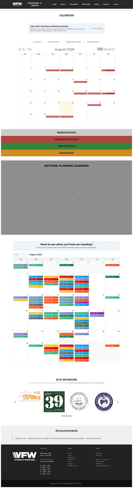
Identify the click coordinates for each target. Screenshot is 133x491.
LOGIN (116, 4)
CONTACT (106, 4)
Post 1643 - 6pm (79, 289)
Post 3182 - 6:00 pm (80, 318)
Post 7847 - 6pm (33, 276)
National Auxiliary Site (102, 465)
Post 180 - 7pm (63, 313)
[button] (15, 401)
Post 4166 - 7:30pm (34, 307)
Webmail (98, 455)
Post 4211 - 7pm (33, 315)
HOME (54, 4)
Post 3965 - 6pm (49, 300)
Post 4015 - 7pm (79, 276)
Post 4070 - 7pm (94, 313)
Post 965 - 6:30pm (34, 313)
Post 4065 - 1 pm (79, 286)
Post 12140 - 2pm (18, 297)
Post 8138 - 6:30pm (65, 276)
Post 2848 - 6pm (79, 328)
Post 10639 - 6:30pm (65, 334)
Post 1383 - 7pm (79, 302)
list (113, 49)
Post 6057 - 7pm (64, 297)
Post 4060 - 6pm (79, 284)
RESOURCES (86, 4)
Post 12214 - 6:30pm (65, 300)
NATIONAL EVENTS (93, 42)
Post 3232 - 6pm (49, 302)
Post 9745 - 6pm (49, 297)
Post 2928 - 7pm (64, 279)
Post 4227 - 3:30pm (19, 267)
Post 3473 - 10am (110, 265)
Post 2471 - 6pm (79, 323)
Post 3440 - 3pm (18, 300)
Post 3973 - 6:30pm (80, 297)
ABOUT (62, 4)
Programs (71, 457)
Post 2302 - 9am (110, 276)
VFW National (100, 461)
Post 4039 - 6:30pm (50, 281)
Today (16, 254)
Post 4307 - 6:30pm (80, 315)
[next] (24, 49)
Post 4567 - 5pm (64, 284)
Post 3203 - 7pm (49, 313)
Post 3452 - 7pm (33, 281)
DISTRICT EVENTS (54, 42)
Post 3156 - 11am (110, 297)
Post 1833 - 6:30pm (80, 325)
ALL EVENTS (37, 42)
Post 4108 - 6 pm (79, 281)
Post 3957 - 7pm (64, 305)
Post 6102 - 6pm (64, 291)
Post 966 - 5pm (33, 286)
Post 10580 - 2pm (18, 265)
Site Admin (99, 453)
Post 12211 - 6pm (79, 334)
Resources (71, 459)
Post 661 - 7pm (33, 300)
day (110, 49)
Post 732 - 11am (33, 265)
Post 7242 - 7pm (49, 279)
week (105, 49)
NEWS (96, 4)
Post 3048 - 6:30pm (80, 305)
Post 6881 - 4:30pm (65, 315)
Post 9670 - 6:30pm (65, 265)
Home (70, 453)
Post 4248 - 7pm (64, 318)
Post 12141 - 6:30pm (65, 289)
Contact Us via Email (46, 459)
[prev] (20, 49)
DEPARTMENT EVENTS (73, 42)
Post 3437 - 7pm (49, 315)
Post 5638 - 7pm (33, 284)
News (69, 461)
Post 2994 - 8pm (33, 297)
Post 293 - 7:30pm (80, 291)
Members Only (72, 465)
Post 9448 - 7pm (49, 318)
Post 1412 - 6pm (33, 279)
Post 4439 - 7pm (49, 276)
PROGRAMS (73, 4)
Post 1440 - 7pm (33, 302)
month (100, 49)
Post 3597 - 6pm (33, 318)
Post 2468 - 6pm (79, 300)
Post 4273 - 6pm (94, 315)
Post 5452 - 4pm (64, 281)
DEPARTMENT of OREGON (35, 4)
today (29, 49)
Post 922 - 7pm (33, 305)
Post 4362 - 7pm (79, 279)
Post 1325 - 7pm (49, 284)
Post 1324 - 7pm (64, 302)
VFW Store (99, 463)
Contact (70, 463)
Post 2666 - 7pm (64, 286)
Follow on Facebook (102, 459)
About (70, 455)
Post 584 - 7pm (79, 313)
